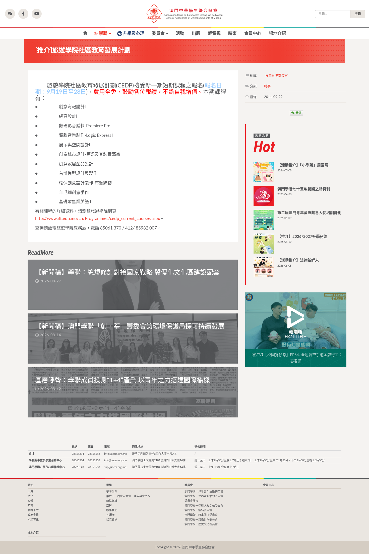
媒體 (30, 501)
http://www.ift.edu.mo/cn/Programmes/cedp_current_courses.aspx (97, 218)
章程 (109, 505)
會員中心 (252, 33)
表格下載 (33, 510)
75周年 (110, 515)
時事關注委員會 (276, 75)
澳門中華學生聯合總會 (184, 13)
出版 (196, 33)
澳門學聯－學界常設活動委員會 (203, 496)
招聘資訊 (33, 519)
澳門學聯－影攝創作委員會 (201, 519)
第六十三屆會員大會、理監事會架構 (128, 496)
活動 (180, 33)
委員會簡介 (191, 501)
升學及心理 (133, 33)
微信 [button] (298, 112)
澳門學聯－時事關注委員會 (201, 515)
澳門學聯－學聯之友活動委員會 (203, 505)
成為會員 (33, 515)
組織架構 (111, 501)
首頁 (30, 491)
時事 (232, 33)
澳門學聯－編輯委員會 (198, 510)
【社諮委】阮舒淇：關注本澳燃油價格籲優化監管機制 (85, 33)
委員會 (159, 33)
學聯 (103, 33)
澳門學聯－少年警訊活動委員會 (203, 491)
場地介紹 (277, 33)
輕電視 (214, 33)
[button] (10, 14)
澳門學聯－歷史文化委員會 (201, 524)
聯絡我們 (111, 510)
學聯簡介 (111, 491)
